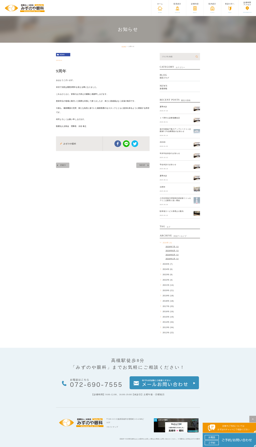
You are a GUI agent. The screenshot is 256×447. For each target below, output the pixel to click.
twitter (134, 143)
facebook (117, 143)
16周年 (162, 187)
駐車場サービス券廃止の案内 (172, 211)
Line (126, 143)
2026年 (163, 142)
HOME (124, 46)
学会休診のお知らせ (168, 165)
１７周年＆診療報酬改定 (170, 118)
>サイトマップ (112, 427)
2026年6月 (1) (172, 251)
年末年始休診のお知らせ (170, 153)
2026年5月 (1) (172, 255)
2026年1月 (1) (172, 259)
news (62, 55)
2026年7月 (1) (172, 247)
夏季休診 (163, 107)
